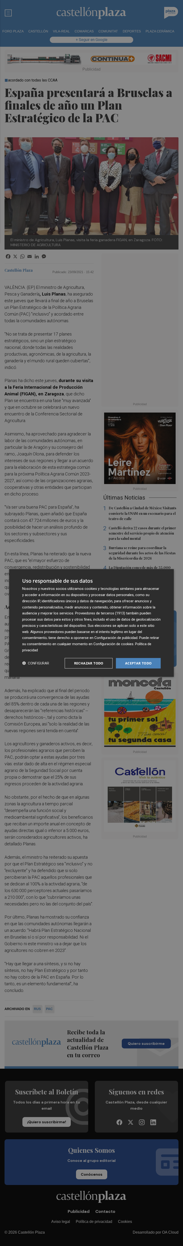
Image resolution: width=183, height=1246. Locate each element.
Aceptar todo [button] (138, 663)
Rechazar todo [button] (88, 663)
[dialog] (91, 623)
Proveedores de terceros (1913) (100, 613)
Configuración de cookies (113, 644)
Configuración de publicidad (115, 638)
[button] (35, 663)
